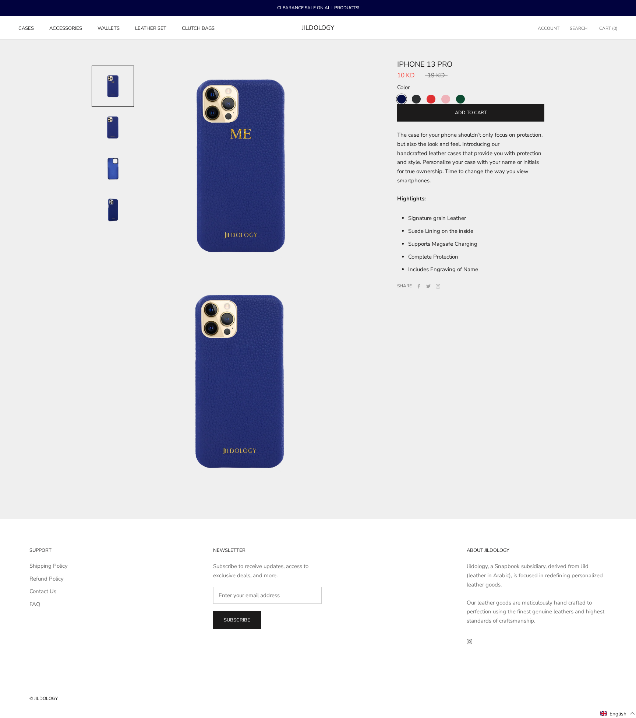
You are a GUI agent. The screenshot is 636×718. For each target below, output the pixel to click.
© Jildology (43, 698)
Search (578, 28)
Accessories (65, 28)
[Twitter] (428, 286)
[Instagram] (438, 286)
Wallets (109, 28)
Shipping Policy (48, 566)
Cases (26, 28)
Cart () (608, 28)
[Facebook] (419, 286)
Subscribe (237, 620)
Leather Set (150, 28)
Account (548, 28)
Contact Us (42, 591)
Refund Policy (46, 578)
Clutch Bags (198, 28)
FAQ (34, 604)
